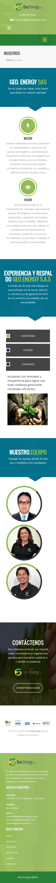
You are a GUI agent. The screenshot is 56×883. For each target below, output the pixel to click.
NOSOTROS (11, 841)
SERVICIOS (11, 847)
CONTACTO (11, 864)
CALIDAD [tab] (28, 350)
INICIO (9, 836)
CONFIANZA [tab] (28, 364)
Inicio (9, 60)
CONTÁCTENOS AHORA (28, 687)
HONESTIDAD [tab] (28, 336)
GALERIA (10, 858)
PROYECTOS (12, 852)
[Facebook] (8, 27)
